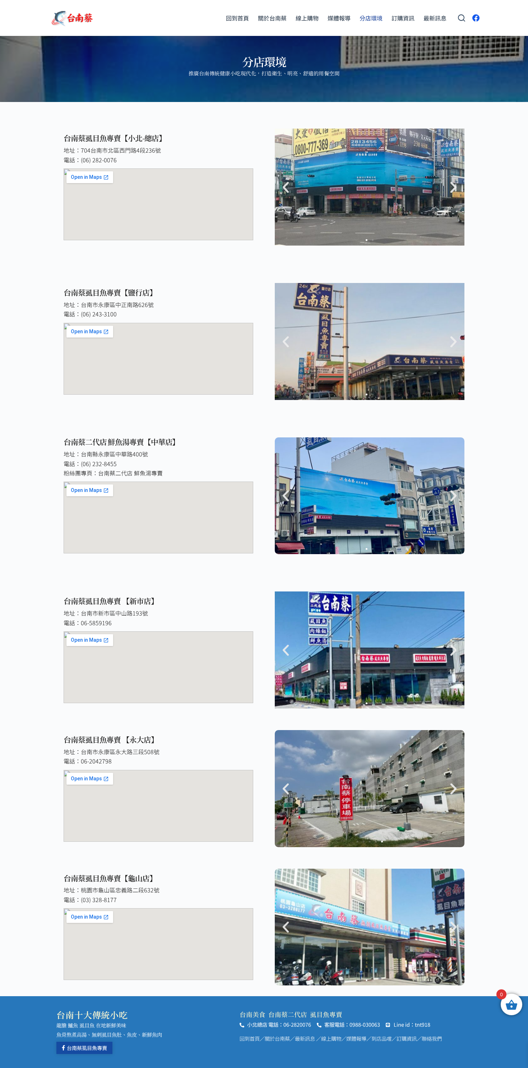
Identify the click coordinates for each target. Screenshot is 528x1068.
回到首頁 (237, 18)
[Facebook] (476, 18)
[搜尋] (461, 18)
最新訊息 (434, 18)
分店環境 (371, 18)
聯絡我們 (432, 1038)
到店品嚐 (381, 1038)
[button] (285, 187)
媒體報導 (339, 18)
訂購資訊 (403, 18)
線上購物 (307, 18)
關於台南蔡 (272, 18)
